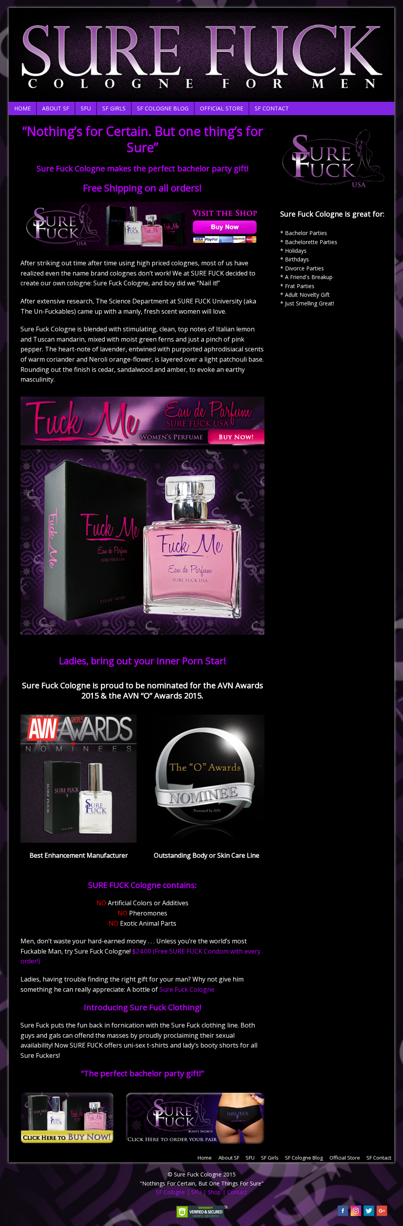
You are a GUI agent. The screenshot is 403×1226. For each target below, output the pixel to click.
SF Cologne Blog (163, 108)
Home (22, 108)
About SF (55, 108)
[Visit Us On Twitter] (368, 1212)
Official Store (221, 108)
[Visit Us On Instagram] (355, 1212)
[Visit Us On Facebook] (342, 1212)
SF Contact (272, 108)
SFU (86, 108)
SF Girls (114, 108)
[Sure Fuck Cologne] (201, 93)
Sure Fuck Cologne (186, 989)
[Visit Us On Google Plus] (381, 1212)
